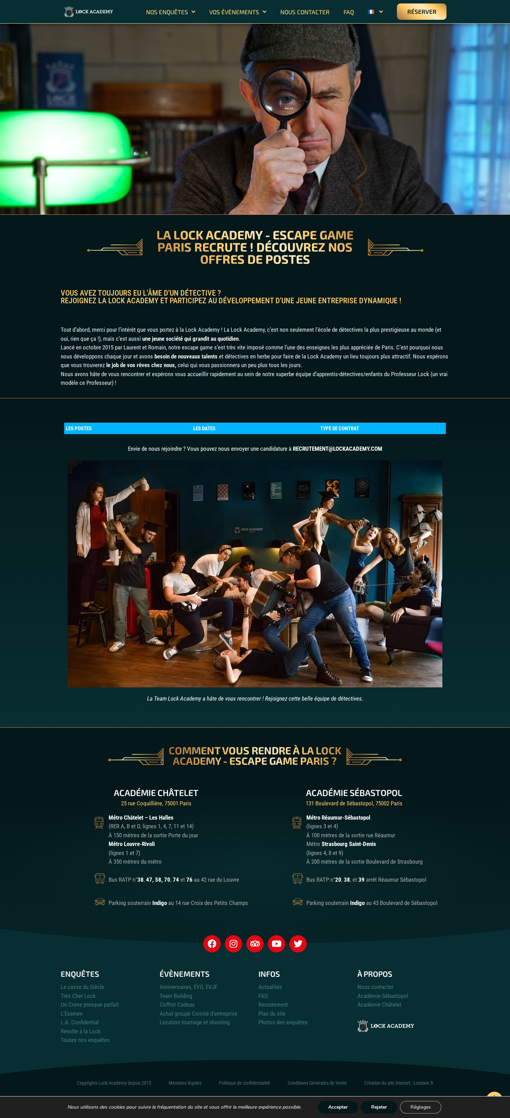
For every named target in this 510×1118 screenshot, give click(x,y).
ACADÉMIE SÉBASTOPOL (354, 792)
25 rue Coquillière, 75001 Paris (156, 803)
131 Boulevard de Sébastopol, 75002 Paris (354, 803)
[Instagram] (233, 943)
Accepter (338, 1107)
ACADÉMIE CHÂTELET (156, 792)
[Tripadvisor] (255, 943)
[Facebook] (212, 943)
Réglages (420, 1107)
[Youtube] (276, 943)
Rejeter (379, 1107)
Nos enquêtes (167, 11)
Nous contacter (305, 11)
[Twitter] (298, 943)
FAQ (348, 11)
